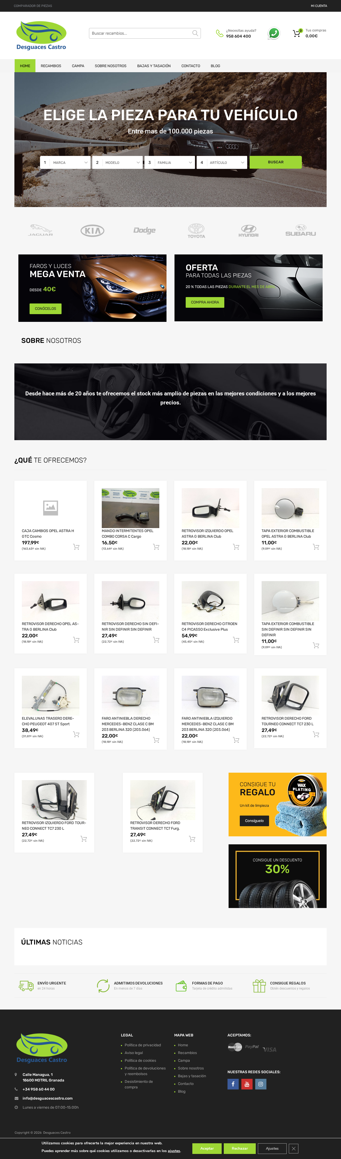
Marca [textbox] (59, 163)
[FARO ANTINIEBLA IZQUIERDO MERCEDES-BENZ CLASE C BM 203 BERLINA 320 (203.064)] (210, 696)
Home (25, 66)
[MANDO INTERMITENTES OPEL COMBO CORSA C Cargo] (130, 508)
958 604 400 (238, 36)
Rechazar (240, 1148)
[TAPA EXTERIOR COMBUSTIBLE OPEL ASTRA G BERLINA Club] (290, 508)
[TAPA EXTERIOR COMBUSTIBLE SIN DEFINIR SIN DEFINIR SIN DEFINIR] (290, 601)
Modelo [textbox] (112, 163)
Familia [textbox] (164, 163)
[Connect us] (233, 1084)
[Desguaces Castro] (37, 35)
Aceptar (207, 1148)
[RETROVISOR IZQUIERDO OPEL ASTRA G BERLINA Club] (210, 508)
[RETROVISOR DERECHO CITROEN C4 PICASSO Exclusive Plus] (210, 601)
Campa (78, 66)
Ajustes (272, 1148)
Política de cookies (140, 1060)
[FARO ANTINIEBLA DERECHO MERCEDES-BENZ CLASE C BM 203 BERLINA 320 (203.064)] (130, 696)
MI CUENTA (319, 6)
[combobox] (65, 162)
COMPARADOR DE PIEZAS (33, 6)
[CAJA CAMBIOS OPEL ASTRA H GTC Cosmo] (50, 508)
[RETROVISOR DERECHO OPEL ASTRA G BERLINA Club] (50, 601)
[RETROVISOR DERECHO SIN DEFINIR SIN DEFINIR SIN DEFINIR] (130, 601)
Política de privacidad (143, 1045)
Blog (215, 66)
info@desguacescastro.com (48, 1098)
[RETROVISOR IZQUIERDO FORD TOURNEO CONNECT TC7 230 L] (54, 800)
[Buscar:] (145, 33)
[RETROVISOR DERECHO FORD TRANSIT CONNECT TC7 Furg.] (162, 800)
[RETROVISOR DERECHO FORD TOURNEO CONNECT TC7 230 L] (290, 696)
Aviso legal (134, 1052)
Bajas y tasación (154, 66)
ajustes (174, 1150)
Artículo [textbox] (218, 163)
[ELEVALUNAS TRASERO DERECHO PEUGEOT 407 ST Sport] (50, 696)
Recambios (51, 66)
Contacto (190, 66)
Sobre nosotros (111, 66)
